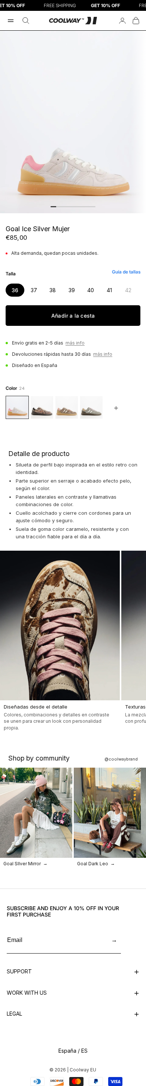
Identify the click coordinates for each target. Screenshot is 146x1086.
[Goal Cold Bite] (42, 407)
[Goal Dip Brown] (66, 407)
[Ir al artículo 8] (92, 206)
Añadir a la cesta (73, 315)
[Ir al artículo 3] (64, 206)
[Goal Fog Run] (91, 407)
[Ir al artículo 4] (70, 206)
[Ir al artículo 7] (87, 206)
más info (75, 343)
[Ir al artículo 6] (81, 206)
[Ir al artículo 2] (59, 206)
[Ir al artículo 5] (76, 206)
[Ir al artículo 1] (53, 206)
